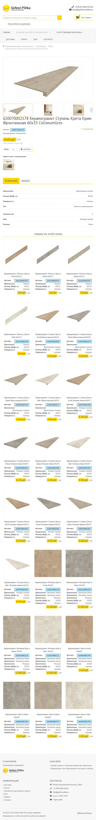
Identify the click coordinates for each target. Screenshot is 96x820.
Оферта (7, 797)
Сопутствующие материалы (69, 32)
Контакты (48, 39)
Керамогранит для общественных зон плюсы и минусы (72, 768)
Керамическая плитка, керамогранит (32, 32)
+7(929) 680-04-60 (83, 6)
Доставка (10, 39)
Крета (50, 46)
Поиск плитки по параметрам (19, 24)
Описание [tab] (11, 181)
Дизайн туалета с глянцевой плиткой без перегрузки (71, 765)
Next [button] (91, 110)
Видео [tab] (26, 181)
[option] (17, 110)
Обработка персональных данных (17, 791)
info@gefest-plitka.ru (82, 9)
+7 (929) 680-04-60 (60, 788)
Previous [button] (4, 110)
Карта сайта (58, 799)
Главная (6, 32)
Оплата (24, 39)
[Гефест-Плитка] (16, 8)
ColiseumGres (41, 46)
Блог (36, 39)
